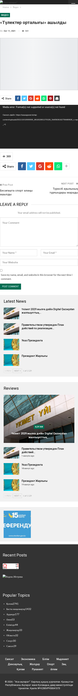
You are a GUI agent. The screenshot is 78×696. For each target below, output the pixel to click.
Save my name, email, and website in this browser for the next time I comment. (36, 276)
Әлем (10, 619)
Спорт (11, 640)
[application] (39, 127)
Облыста (12, 635)
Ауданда (12, 614)
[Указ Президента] (11, 344)
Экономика (28, 659)
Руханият (37, 669)
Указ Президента (32, 340)
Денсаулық (15, 664)
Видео (5, 15)
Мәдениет (62, 659)
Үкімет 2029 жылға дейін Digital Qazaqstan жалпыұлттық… (39, 435)
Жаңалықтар (14, 630)
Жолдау (35, 664)
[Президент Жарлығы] (11, 360)
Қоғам (39, 426)
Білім (45, 659)
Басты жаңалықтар (18, 609)
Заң (64, 664)
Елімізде (12, 624)
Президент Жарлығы (35, 355)
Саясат (11, 646)
